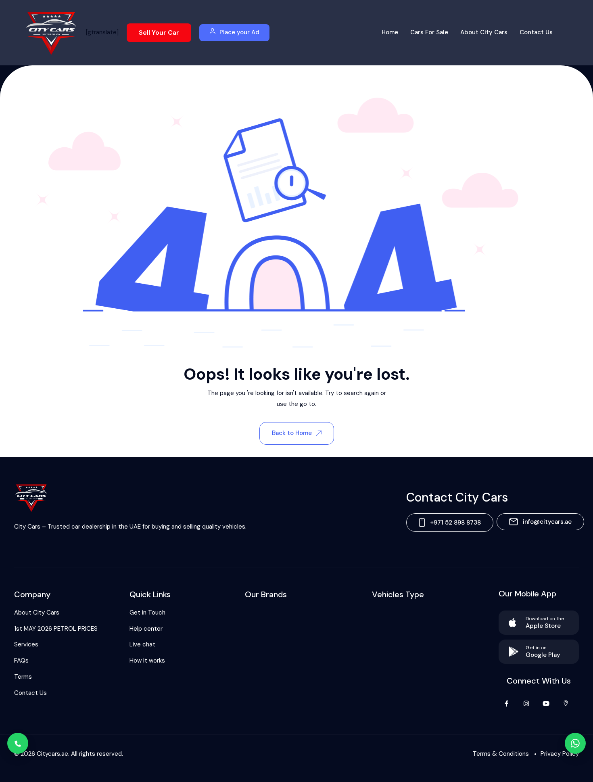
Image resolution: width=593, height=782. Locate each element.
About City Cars (483, 32)
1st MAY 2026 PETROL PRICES (56, 629)
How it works (147, 661)
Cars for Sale (429, 32)
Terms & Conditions (501, 754)
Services (26, 644)
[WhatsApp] (575, 743)
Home (390, 32)
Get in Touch (147, 612)
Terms (23, 677)
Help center (146, 629)
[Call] (17, 743)
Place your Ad (239, 32)
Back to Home (292, 433)
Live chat (142, 644)
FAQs (21, 661)
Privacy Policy (560, 754)
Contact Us (536, 32)
